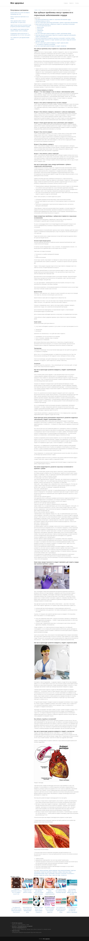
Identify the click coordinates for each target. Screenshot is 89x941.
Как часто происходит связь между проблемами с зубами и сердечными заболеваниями (57, 22)
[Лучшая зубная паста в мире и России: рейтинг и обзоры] (27, 887)
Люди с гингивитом (62, 875)
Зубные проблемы (44, 870)
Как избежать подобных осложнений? (46, 44)
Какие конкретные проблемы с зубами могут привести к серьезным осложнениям (55, 24)
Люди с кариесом (53, 875)
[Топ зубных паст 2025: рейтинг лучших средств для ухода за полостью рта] (16, 906)
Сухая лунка (40, 28)
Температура (40, 30)
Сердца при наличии (43, 875)
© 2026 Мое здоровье (17, 923)
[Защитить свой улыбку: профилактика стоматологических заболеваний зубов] (49, 887)
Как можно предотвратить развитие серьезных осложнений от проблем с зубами (55, 38)
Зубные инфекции (53, 870)
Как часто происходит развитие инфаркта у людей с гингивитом (51, 46)
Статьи (77, 3)
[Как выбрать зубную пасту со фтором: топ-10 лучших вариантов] (49, 906)
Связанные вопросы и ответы (43, 21)
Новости (71, 3)
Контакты (14, 926)
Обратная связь (16, 930)
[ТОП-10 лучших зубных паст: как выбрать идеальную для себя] (72, 887)
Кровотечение (40, 27)
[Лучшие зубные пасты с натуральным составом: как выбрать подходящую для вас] (72, 906)
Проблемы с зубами (57, 872)
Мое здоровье (17, 3)
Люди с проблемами (50, 873)
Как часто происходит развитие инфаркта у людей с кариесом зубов (52, 42)
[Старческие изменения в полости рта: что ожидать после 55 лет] (16, 887)
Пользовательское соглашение (24, 926)
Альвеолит (39, 32)
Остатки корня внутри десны (44, 25)
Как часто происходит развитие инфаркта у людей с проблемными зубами (53, 33)
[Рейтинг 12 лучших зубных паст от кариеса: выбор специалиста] (38, 906)
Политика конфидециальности (19, 927)
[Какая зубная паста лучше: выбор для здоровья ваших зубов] (27, 906)
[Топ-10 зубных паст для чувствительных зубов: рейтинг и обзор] (61, 906)
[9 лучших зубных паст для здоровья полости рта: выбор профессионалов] (38, 887)
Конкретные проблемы (46, 872)
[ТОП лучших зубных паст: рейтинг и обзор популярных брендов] (61, 887)
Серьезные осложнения (60, 873)
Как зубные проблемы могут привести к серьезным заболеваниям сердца (53, 19)
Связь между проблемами (64, 870)
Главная (66, 3)
